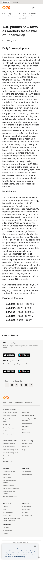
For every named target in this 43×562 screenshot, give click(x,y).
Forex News (25, 446)
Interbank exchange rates (10, 449)
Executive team (7, 530)
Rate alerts (6, 456)
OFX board (6, 527)
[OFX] (6, 7)
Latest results (26, 509)
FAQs (10, 402)
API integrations (26, 471)
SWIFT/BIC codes (8, 462)
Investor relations (27, 515)
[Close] (35, 546)
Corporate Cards (8, 419)
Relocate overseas (8, 485)
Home (4, 14)
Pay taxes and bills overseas (11, 488)
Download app (7, 477)
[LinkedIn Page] (12, 385)
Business (6, 2)
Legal (4, 509)
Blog (23, 449)
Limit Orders (6, 431)
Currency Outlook (27, 443)
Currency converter (8, 446)
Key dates (25, 512)
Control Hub (25, 412)
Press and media (27, 474)
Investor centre (26, 506)
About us (5, 506)
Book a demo (28, 402)
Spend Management (28, 415)
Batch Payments (27, 423)
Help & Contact (18, 402)
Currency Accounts (8, 434)
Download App (26, 433)
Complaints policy (8, 512)
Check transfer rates (9, 471)
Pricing (24, 430)
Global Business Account (10, 412)
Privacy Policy (7, 515)
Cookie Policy (20, 556)
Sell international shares (10, 496)
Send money (6, 474)
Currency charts (7, 459)
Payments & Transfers (9, 415)
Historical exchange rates (10, 452)
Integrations (25, 426)
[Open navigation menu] (39, 8)
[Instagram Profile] (31, 385)
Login (33, 8)
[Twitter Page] (16, 385)
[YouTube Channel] (26, 385)
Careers (5, 533)
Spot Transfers (7, 425)
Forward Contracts (8, 428)
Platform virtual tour (9, 443)
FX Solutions (6, 422)
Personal (15, 2)
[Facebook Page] (7, 385)
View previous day (10, 335)
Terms (38, 557)
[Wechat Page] (21, 385)
